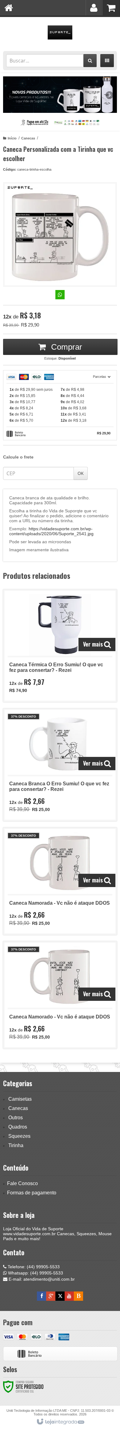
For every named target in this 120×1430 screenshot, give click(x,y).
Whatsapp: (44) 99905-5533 (35, 1272)
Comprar (65, 347)
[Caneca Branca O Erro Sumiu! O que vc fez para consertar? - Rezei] (60, 765)
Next (109, 92)
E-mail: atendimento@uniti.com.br (41, 1279)
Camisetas (20, 1099)
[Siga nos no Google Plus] (50, 1296)
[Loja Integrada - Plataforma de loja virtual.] (60, 1422)
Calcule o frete (18, 457)
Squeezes (19, 1136)
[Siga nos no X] (60, 1296)
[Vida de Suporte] (60, 32)
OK (81, 473)
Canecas (28, 138)
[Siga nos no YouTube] (69, 1296)
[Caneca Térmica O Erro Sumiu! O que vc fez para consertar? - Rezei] (60, 646)
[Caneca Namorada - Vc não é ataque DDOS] (60, 881)
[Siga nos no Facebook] (41, 1296)
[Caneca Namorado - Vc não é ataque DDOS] (60, 995)
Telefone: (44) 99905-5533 (33, 1266)
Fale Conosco (22, 1183)
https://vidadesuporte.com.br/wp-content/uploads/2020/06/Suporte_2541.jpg (51, 531)
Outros (15, 1117)
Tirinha (15, 1145)
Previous (10, 95)
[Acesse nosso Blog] (78, 1296)
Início (12, 138)
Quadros (17, 1126)
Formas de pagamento (31, 1192)
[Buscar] (90, 60)
